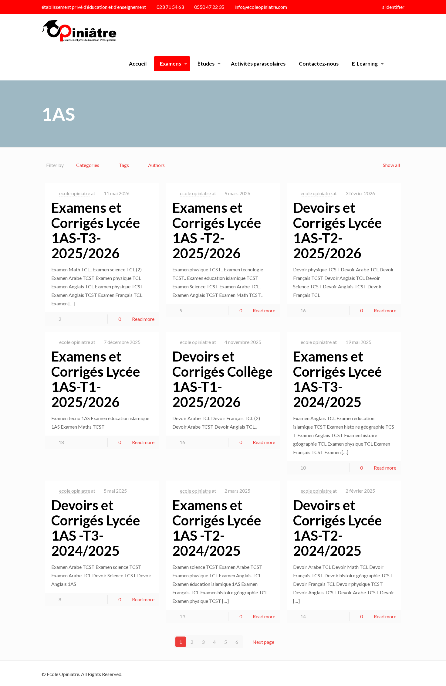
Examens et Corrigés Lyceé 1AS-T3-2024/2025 (337, 379)
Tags (124, 165)
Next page (263, 642)
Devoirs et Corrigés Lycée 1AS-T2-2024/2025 (337, 528)
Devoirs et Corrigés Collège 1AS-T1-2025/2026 (222, 379)
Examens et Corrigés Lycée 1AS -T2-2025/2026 (216, 230)
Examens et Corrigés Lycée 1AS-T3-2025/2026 (95, 230)
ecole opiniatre (74, 193)
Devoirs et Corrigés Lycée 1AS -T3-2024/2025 (95, 528)
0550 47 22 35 (209, 7)
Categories (87, 165)
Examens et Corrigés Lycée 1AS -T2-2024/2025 (216, 528)
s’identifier (393, 7)
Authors (156, 165)
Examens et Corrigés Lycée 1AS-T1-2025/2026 (95, 379)
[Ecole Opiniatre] (79, 30)
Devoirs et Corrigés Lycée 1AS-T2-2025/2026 (337, 230)
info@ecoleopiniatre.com (261, 7)
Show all (391, 165)
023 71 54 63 (170, 7)
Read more (143, 319)
